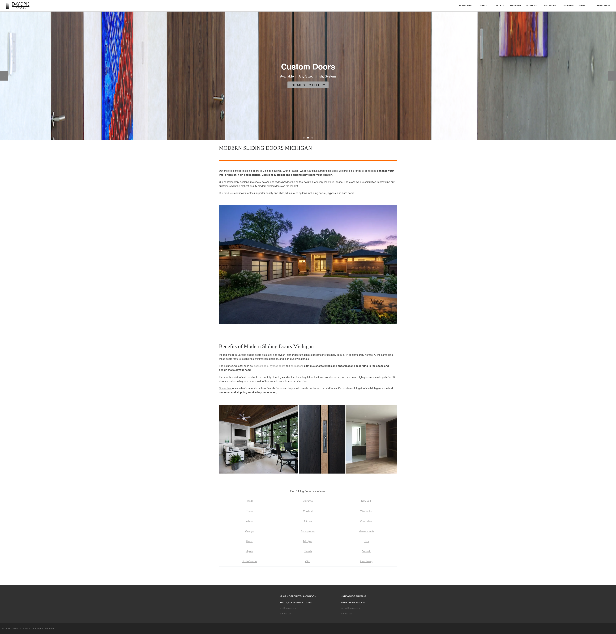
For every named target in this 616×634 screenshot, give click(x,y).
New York (366, 500)
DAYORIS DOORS (20, 628)
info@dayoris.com (288, 608)
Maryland (307, 511)
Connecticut (366, 521)
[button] (308, 264)
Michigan (307, 541)
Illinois (249, 541)
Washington (366, 511)
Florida (249, 500)
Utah (366, 541)
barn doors (297, 365)
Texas (249, 511)
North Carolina (249, 561)
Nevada (308, 551)
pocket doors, (261, 365)
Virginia (249, 551)
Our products (226, 193)
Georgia (249, 531)
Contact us (225, 388)
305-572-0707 (286, 613)
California (308, 500)
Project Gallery (404, 85)
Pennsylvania (308, 531)
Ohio (307, 561)
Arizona (308, 521)
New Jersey (366, 561)
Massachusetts (366, 531)
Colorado (366, 551)
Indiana (249, 521)
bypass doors (277, 365)
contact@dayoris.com (350, 608)
